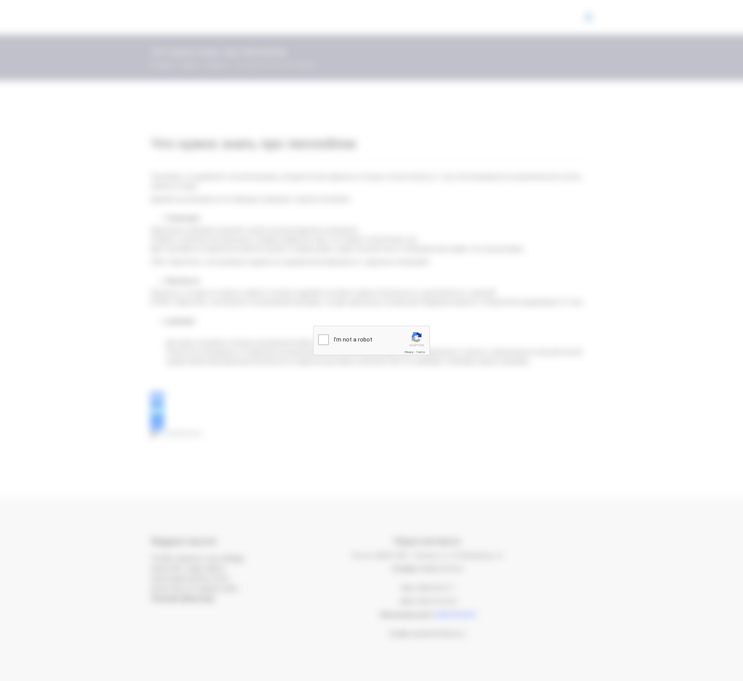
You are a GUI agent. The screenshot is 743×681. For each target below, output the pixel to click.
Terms (420, 352)
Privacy (409, 352)
